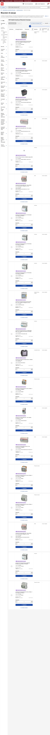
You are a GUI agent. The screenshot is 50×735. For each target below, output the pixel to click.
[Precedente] (44, 23)
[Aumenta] (32, 51)
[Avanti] (49, 23)
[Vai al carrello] (48, 4)
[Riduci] (17, 51)
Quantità (17, 49)
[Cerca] (48, 7)
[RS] (2, 4)
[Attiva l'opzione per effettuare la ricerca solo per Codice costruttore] (18, 7)
